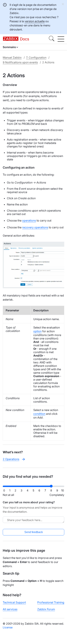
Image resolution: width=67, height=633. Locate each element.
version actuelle (35, 21)
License (8, 627)
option (37, 331)
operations (29, 220)
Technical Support (14, 602)
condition (39, 413)
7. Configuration (36, 57)
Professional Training (50, 602)
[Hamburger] (61, 39)
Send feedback (33, 532)
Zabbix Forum (46, 609)
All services (10, 609)
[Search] (51, 39)
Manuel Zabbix (12, 57)
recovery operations (35, 227)
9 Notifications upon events (20, 62)
